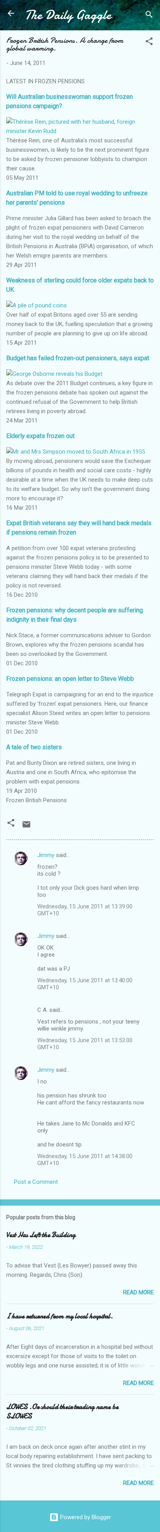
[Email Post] (26, 827)
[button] (149, 43)
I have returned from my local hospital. (59, 1316)
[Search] (149, 16)
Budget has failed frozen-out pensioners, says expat (77, 358)
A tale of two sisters (34, 747)
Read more (138, 1292)
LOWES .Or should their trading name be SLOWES (62, 1411)
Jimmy (45, 855)
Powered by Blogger (85, 1517)
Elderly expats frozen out (40, 436)
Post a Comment (36, 1181)
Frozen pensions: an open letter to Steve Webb (70, 678)
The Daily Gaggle (68, 15)
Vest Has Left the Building (40, 1235)
